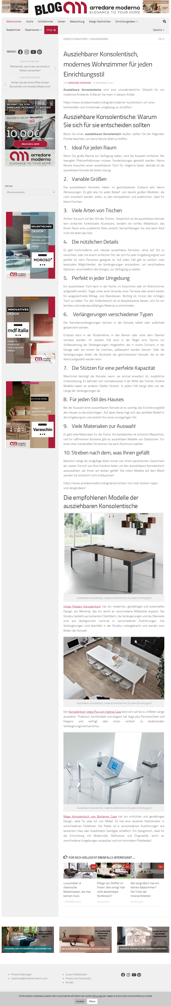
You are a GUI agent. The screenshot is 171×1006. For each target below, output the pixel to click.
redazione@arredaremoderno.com (29, 978)
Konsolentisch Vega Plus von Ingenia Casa (95, 712)
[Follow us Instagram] (26, 51)
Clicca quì (97, 995)
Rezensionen (32, 29)
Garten (61, 21)
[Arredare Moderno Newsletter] (30, 165)
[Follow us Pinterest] (39, 51)
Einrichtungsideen (125, 21)
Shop (49, 29)
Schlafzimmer (45, 21)
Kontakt (69, 982)
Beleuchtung (77, 21)
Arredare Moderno (79, 83)
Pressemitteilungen (21, 974)
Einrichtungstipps (75, 39)
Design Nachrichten (100, 21)
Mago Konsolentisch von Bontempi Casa (90, 816)
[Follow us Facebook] (20, 51)
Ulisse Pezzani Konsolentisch (82, 606)
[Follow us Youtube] (33, 51)
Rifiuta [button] (92, 1001)
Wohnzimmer (14, 21)
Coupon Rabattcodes (76, 974)
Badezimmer (13, 29)
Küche (29, 21)
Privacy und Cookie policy (78, 978)
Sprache (157, 29)
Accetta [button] (80, 1001)
